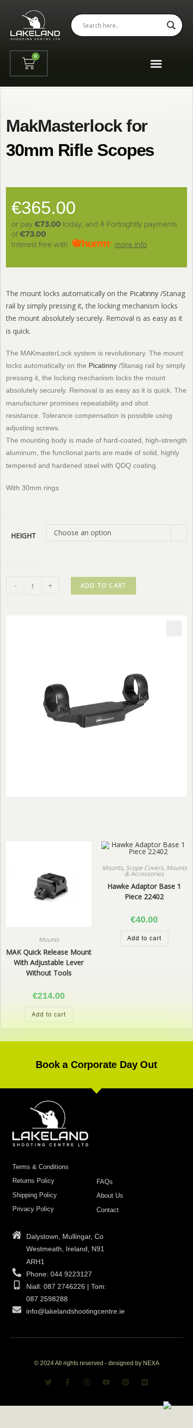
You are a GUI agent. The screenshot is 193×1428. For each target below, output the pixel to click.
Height (23, 535)
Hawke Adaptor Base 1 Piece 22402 (144, 891)
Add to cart (103, 585)
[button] (155, 63)
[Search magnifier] (171, 25)
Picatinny (144, 293)
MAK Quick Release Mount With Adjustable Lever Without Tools (49, 962)
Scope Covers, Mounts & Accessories (156, 871)
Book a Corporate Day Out (96, 1064)
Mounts (49, 939)
